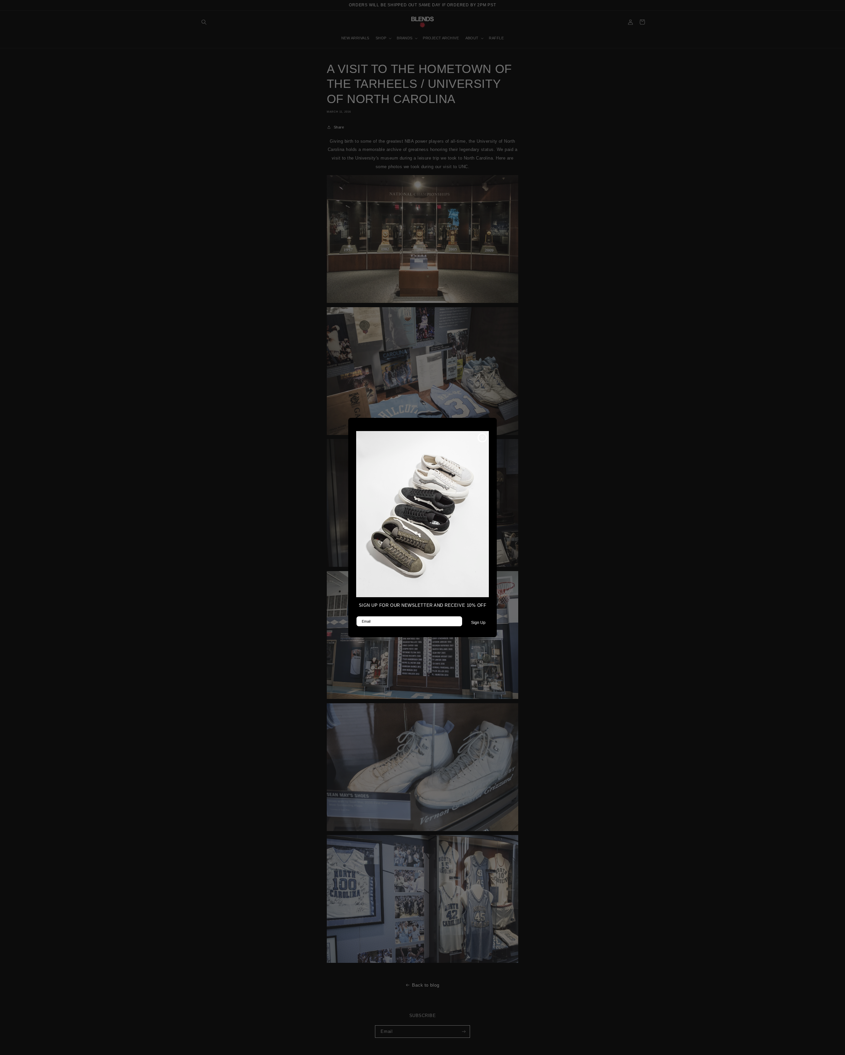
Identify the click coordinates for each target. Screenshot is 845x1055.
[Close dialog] (482, 438)
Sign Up (478, 622)
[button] (422, 514)
